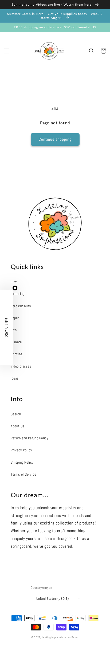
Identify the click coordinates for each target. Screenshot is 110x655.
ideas (15, 378)
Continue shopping (55, 139)
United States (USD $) (52, 598)
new (14, 281)
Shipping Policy (22, 462)
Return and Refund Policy (29, 438)
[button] (7, 51)
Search (16, 414)
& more (16, 342)
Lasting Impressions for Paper (60, 637)
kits (14, 330)
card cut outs (21, 305)
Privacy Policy (21, 450)
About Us (17, 426)
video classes (21, 366)
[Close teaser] (15, 288)
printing (16, 354)
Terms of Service (23, 474)
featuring (17, 293)
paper (15, 317)
